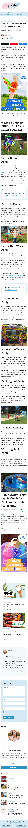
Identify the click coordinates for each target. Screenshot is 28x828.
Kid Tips (3, 21)
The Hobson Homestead (15, 822)
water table (17, 512)
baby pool (11, 512)
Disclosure (23, 825)
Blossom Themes (6, 825)
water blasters (19, 275)
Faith (16, 809)
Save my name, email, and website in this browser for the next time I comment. (13, 712)
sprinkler (7, 512)
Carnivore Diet (11, 778)
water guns (11, 275)
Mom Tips (9, 21)
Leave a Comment (13, 35)
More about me (14, 767)
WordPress (18, 825)
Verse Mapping (11, 811)
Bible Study (10, 809)
